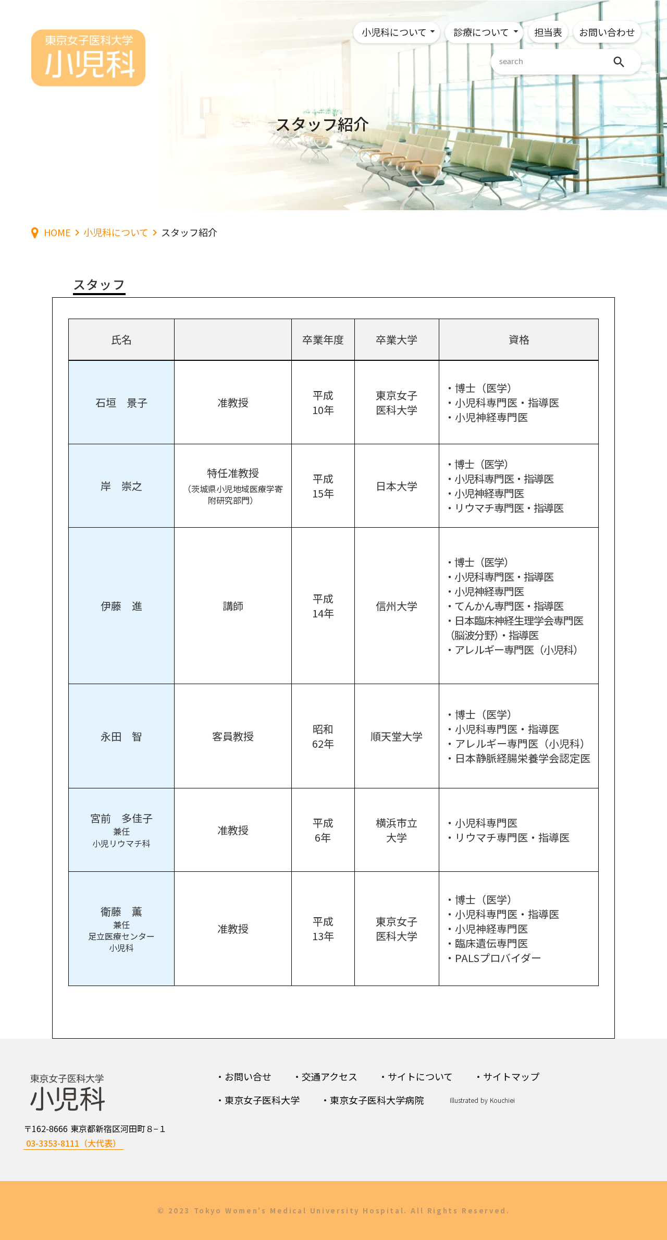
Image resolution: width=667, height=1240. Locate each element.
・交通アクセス (324, 1076)
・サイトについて (415, 1076)
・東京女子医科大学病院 (372, 1100)
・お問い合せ (243, 1076)
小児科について (394, 32)
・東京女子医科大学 (257, 1100)
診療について (481, 32)
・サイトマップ (506, 1076)
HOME (57, 232)
